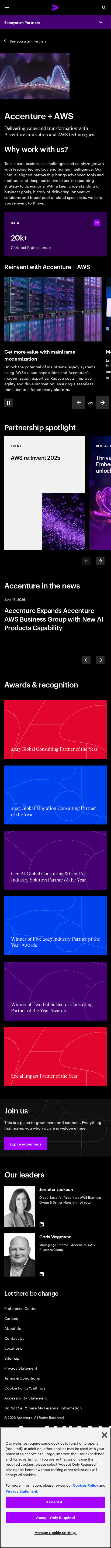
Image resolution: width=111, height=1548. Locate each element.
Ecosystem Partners (22, 22)
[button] (25, 1143)
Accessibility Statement (25, 1398)
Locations (13, 1348)
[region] (55, 1487)
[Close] (104, 1435)
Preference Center (20, 1308)
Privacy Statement (20, 1368)
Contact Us (14, 1338)
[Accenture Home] (55, 7)
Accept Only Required (55, 1517)
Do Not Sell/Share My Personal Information (43, 1408)
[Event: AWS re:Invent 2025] (44, 493)
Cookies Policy (85, 1485)
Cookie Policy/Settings (24, 1388)
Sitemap (11, 1358)
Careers (11, 1318)
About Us (12, 1328)
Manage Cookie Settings (55, 1533)
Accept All (55, 1502)
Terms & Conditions (22, 1378)
